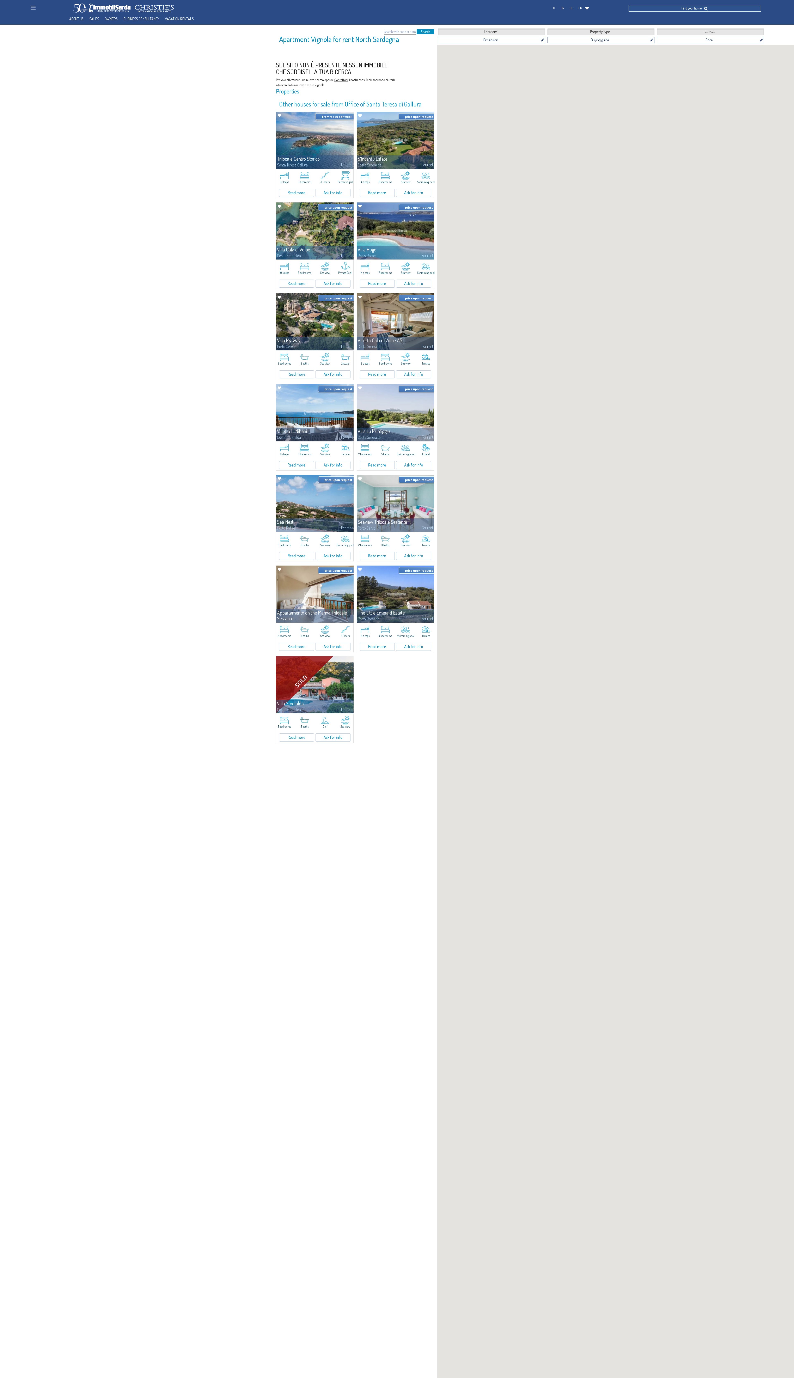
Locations (490, 31)
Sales (94, 19)
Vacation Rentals (179, 19)
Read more (296, 192)
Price (709, 40)
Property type (600, 31)
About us (76, 19)
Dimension (490, 40)
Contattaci (341, 80)
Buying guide (600, 40)
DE (571, 8)
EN (562, 8)
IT (554, 8)
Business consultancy (141, 19)
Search (425, 31)
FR (580, 8)
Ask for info (333, 192)
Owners (111, 19)
